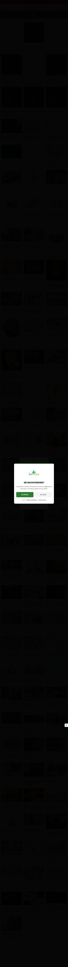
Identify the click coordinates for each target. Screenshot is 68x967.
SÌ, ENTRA (24, 494)
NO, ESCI (43, 494)
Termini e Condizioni (32, 500)
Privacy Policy (42, 500)
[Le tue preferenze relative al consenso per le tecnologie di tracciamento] (66, 725)
